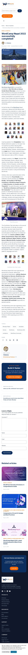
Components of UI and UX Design (12, 510)
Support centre (5, 625)
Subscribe (14, 568)
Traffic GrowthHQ (5, 641)
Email (3, 439)
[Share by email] (17, 340)
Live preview (4, 618)
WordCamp (16, 107)
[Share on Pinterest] (13, 340)
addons (22, 247)
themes (4, 330)
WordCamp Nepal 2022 (8, 87)
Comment (5, 417)
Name (3, 433)
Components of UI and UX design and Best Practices (13, 514)
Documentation (5, 612)
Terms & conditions (6, 630)
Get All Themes (7, 16)
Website (4, 445)
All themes (4, 598)
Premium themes (5, 599)
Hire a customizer (5, 629)
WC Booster (4, 605)
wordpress (5, 333)
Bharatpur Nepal (6, 326)
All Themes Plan (5, 603)
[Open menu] (4, 20)
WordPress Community (16, 333)
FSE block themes (6, 601)
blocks (14, 326)
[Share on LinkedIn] (10, 340)
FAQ (2, 627)
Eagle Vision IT (5, 639)
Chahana (9, 43)
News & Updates (10, 25)
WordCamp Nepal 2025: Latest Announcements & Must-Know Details (12, 542)
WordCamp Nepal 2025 (18, 538)
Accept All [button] (13, 651)
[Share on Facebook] (3, 340)
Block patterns (5, 616)
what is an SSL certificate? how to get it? (13, 388)
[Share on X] (6, 340)
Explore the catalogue (14, 377)
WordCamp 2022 (21, 330)
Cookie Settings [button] (6, 651)
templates (21, 326)
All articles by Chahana (10, 357)
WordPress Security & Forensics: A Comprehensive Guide (13, 485)
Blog (3, 614)
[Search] (19, 10)
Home (3, 25)
